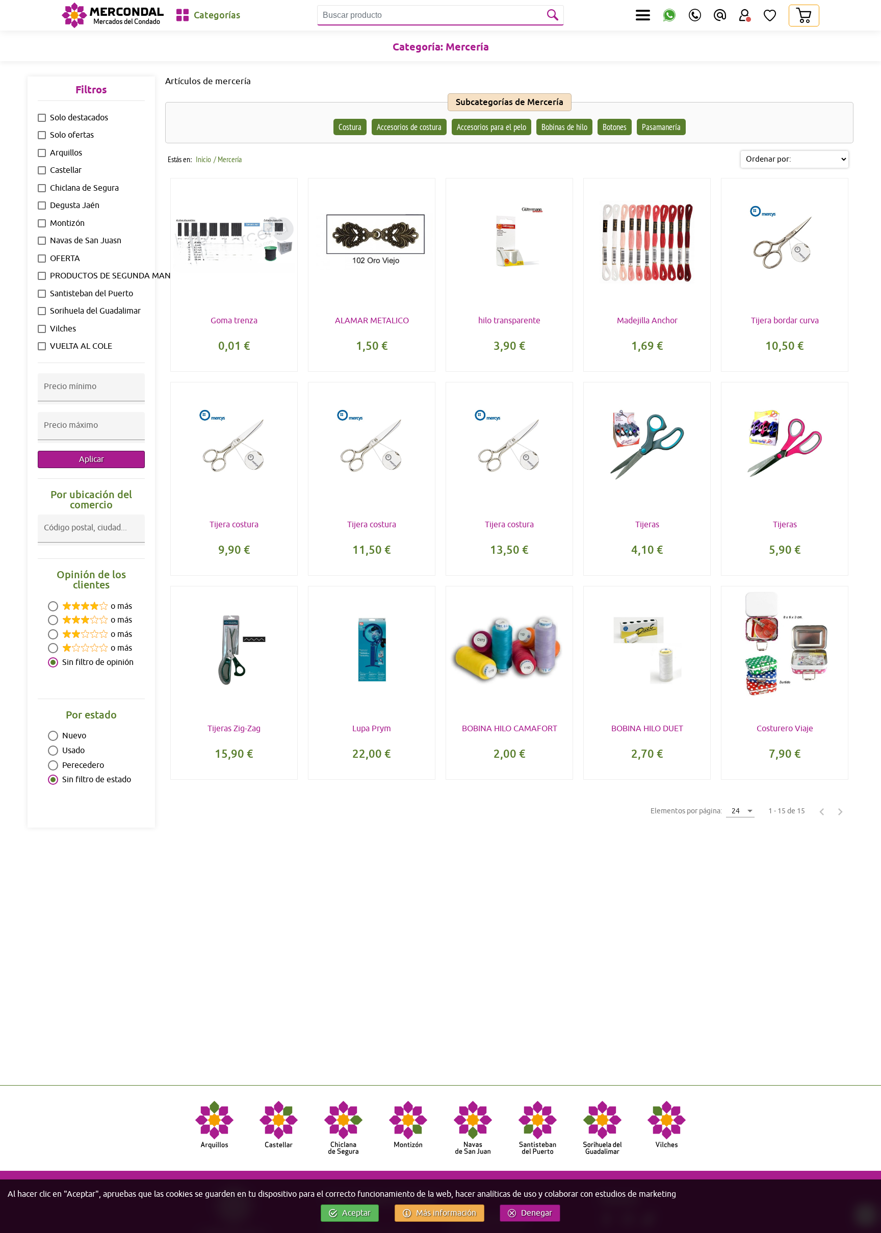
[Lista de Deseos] (770, 15)
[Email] (720, 15)
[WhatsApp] (669, 15)
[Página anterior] (822, 811)
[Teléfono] (695, 15)
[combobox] (91, 536)
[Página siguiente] (840, 811)
